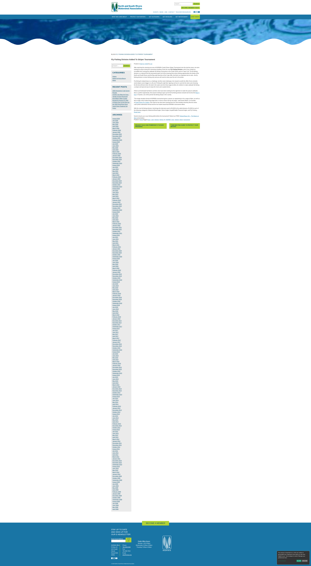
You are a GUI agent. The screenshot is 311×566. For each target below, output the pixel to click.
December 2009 (117, 476)
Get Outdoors (154, 16)
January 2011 (116, 458)
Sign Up (128, 540)
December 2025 (117, 134)
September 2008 (117, 499)
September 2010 (117, 464)
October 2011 (116, 447)
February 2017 (116, 340)
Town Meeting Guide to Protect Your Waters (184, 125)
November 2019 (117, 276)
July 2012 (115, 431)
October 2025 (116, 138)
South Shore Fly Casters (142, 102)
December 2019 (117, 274)
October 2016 (116, 348)
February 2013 (116, 423)
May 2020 (115, 264)
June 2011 (115, 453)
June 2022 (115, 216)
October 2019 (116, 278)
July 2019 (115, 284)
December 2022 (117, 204)
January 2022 (116, 225)
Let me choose (282, 560)
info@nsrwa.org (127, 555)
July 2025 (115, 144)
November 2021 (117, 229)
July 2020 (115, 260)
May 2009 (115, 488)
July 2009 (115, 484)
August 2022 (116, 212)
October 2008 (116, 497)
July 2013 (115, 416)
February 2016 (116, 363)
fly (164, 119)
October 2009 (116, 478)
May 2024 (115, 171)
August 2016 (116, 352)
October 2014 (116, 392)
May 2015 (115, 381)
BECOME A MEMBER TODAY (190, 7)
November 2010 (117, 462)
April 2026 (115, 126)
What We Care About (119, 16)
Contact (171, 12)
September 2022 (117, 210)
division (156, 119)
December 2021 (117, 227)
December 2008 (117, 495)
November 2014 (117, 390)
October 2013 (116, 412)
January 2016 (116, 365)
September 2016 (117, 350)
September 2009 (117, 480)
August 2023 (116, 188)
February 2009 (116, 491)
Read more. (137, 112)
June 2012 (115, 433)
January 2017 (116, 342)
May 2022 (115, 217)
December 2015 (117, 367)
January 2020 (116, 272)
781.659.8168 (126, 547)
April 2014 (115, 404)
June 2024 (115, 169)
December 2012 (117, 425)
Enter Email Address (117, 539)
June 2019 (115, 285)
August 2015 (116, 375)
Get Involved (167, 16)
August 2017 (116, 328)
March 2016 (115, 361)
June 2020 (115, 262)
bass (149, 119)
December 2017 (117, 320)
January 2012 (116, 441)
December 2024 (117, 157)
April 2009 (115, 490)
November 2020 (117, 252)
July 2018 (115, 307)
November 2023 (117, 182)
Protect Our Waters (138, 16)
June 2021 (115, 239)
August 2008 (116, 501)
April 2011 (115, 455)
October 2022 (116, 208)
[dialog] (293, 557)
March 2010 (115, 472)
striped (177, 119)
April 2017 (115, 336)
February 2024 (116, 177)
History (114, 76)
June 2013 (115, 418)
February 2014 (116, 406)
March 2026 (115, 128)
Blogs (113, 54)
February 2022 (116, 223)
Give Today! (195, 16)
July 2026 (115, 120)
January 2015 (116, 387)
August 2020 (116, 258)
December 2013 (117, 410)
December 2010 (117, 460)
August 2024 (116, 165)
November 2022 (117, 206)
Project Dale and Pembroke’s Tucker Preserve (149, 125)
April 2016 (115, 359)
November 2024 (117, 159)
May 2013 (115, 420)
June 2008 (115, 505)
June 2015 (115, 379)
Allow (299, 560)
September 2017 (117, 326)
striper (181, 119)
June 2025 (115, 146)
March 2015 (115, 385)
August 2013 (116, 414)
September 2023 (117, 186)
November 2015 (117, 369)
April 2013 (115, 422)
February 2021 (116, 247)
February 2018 (116, 317)
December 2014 (117, 388)
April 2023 (115, 196)
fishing (161, 119)
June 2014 (115, 400)
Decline (304, 560)
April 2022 (115, 219)
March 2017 (115, 338)
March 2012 (115, 439)
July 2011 (115, 451)
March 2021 (115, 245)
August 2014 (116, 396)
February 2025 (116, 153)
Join (165, 12)
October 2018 (116, 301)
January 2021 (116, 249)
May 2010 (115, 470)
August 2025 (116, 142)
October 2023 (116, 184)
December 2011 (117, 443)
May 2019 (115, 287)
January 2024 (116, 179)
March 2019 (115, 291)
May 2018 (115, 311)
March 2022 (115, 221)
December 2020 (117, 251)
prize (172, 119)
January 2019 (116, 295)
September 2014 (117, 394)
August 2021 (116, 235)
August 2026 (116, 118)
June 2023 (115, 192)
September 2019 (117, 280)
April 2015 (115, 383)
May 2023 (115, 194)
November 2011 (117, 445)
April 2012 (115, 437)
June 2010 (115, 468)
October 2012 (116, 427)
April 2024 (115, 173)
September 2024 (117, 163)
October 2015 (116, 371)
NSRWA (168, 119)
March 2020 (115, 268)
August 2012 (116, 429)
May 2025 (115, 148)
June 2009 (115, 486)
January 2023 (116, 202)
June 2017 (115, 332)
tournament (187, 119)
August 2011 (116, 449)
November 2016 (117, 346)
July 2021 (115, 237)
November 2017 (117, 322)
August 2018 (116, 305)
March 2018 (115, 315)
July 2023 (115, 190)
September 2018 (117, 303)
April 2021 (115, 243)
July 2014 (115, 398)
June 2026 (115, 122)
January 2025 (116, 155)
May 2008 (115, 507)
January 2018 (116, 319)
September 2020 (117, 256)
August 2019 (116, 282)
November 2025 (117, 136)
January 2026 (116, 132)
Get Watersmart (182, 16)
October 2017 (116, 324)
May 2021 (115, 241)
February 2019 (116, 293)
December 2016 (117, 344)
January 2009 (116, 493)
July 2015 (115, 377)
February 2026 (116, 130)
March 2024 (115, 175)
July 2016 (115, 353)
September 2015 (117, 373)
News (161, 12)
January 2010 (116, 474)
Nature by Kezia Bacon (119, 78)
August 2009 (116, 482)
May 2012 (115, 435)
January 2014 (116, 408)
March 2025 (115, 151)
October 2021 (116, 231)
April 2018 (115, 313)
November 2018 (117, 299)
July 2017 (115, 330)
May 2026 (115, 124)
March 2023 (115, 198)
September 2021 (117, 233)
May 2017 (115, 334)
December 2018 (117, 297)
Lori (151, 64)
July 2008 (115, 503)
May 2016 (115, 357)
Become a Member (155, 523)
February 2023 (116, 200)
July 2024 (115, 167)
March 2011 (115, 456)
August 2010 (116, 466)
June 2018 (115, 309)
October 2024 (116, 161)
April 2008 (115, 509)
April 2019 (115, 289)
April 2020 (115, 266)
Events (155, 12)
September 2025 (117, 140)
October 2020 (116, 254)
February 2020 (116, 270)
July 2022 (115, 214)
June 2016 (115, 355)
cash (152, 119)
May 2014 (115, 402)
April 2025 (115, 149)
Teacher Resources (183, 12)
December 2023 (117, 181)
